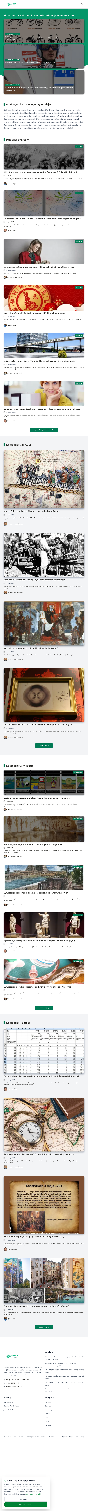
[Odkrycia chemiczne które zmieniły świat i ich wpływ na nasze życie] (44, 695)
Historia (47, 1414)
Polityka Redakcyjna (67, 1436)
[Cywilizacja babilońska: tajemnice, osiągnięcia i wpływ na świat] (44, 877)
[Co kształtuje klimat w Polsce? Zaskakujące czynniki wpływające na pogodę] (44, 203)
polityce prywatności (33, 1494)
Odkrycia (48, 1406)
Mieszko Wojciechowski (15, 524)
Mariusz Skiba (12, 1089)
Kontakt (43, 1436)
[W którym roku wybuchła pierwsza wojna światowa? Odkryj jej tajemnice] (44, 156)
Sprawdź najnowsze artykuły (44, 430)
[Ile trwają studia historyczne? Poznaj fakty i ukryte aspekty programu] (44, 1124)
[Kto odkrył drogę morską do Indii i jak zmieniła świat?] (44, 623)
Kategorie (49, 1397)
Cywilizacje (49, 1410)
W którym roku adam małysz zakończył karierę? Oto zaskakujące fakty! (30, 62)
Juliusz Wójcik (12, 1319)
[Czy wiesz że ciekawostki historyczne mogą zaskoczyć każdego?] (44, 1280)
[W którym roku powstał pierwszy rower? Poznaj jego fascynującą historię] (44, 31)
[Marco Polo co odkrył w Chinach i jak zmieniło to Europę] (44, 479)
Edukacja (48, 1425)
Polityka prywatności (32, 1436)
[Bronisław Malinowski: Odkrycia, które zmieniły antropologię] (44, 555)
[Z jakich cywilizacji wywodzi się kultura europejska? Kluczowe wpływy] (44, 925)
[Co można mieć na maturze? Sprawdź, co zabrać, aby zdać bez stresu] (44, 251)
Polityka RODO (53, 1436)
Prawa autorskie (18, 1436)
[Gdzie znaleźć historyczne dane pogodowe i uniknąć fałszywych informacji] (44, 1050)
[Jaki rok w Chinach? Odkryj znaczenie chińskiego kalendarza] (44, 298)
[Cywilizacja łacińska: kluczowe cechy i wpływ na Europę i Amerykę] (44, 971)
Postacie (48, 1402)
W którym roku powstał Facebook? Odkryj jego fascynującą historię (39, 87)
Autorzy (7, 1397)
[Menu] (79, 4)
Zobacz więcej (44, 745)
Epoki (47, 1421)
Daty (46, 1417)
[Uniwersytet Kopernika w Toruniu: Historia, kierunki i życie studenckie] (44, 345)
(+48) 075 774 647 (12, 1383)
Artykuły (49, 1352)
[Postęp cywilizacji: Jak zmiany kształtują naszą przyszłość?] (44, 829)
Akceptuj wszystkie (25, 1504)
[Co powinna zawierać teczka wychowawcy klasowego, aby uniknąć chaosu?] (44, 393)
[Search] (82, 4)
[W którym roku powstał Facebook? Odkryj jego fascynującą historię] (44, 82)
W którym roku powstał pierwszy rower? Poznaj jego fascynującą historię (31, 37)
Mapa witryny (80, 1436)
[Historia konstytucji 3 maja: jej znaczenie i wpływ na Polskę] (44, 1205)
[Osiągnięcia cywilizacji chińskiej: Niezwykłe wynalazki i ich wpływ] (44, 782)
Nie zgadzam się (26, 1499)
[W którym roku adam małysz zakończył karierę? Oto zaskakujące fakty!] (44, 56)
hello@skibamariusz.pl (14, 1386)
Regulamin (7, 1436)
